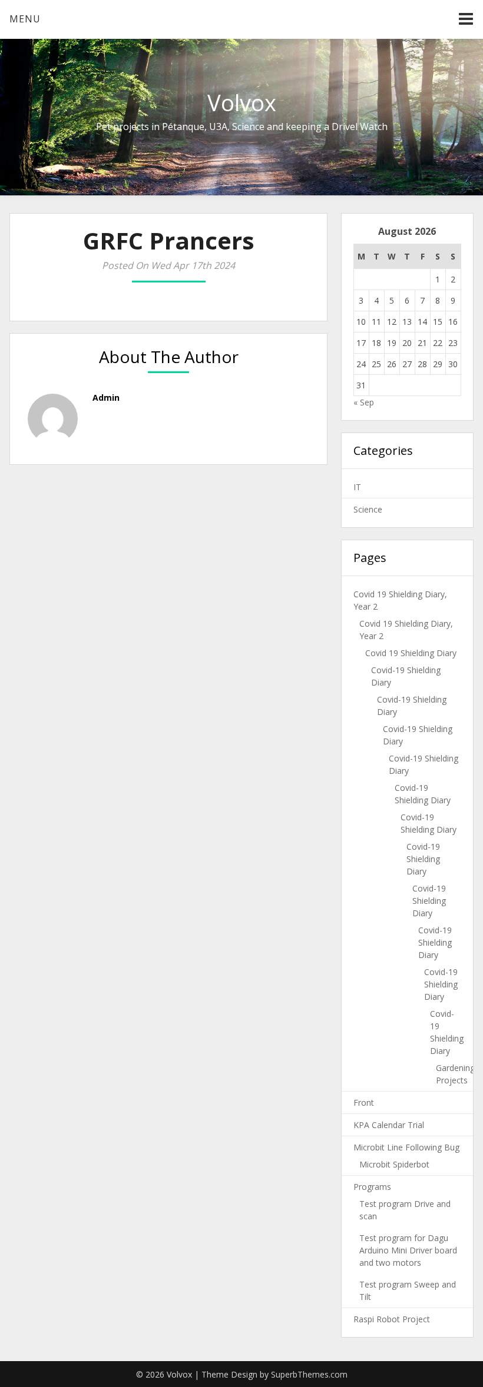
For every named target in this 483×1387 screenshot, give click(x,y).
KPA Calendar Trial (388, 1124)
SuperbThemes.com (309, 1374)
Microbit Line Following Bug (406, 1147)
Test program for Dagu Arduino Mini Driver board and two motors (408, 1250)
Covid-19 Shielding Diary (423, 859)
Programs (372, 1186)
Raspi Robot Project (391, 1319)
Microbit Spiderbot (394, 1164)
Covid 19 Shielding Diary (410, 652)
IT (357, 487)
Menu (25, 18)
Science (367, 509)
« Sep (363, 402)
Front (363, 1102)
